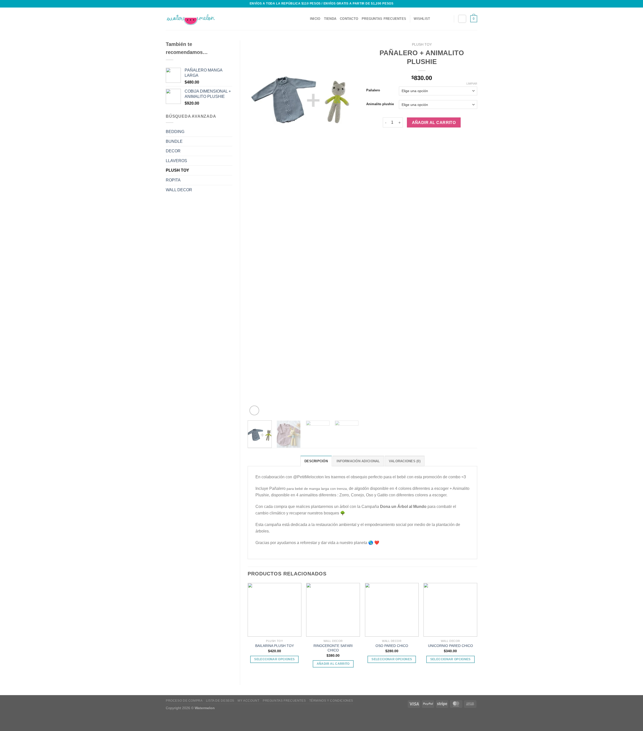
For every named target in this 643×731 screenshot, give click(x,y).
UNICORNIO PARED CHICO (450, 646)
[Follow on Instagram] (447, 19)
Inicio (315, 19)
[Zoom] (254, 410)
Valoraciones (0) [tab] (404, 461)
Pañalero (373, 90)
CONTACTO (349, 19)
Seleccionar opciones (274, 659)
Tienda (330, 19)
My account (248, 700)
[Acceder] (462, 19)
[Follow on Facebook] (440, 19)
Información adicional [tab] (358, 461)
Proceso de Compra (184, 700)
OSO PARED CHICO (392, 646)
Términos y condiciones (331, 700)
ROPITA (173, 180)
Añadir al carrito (434, 122)
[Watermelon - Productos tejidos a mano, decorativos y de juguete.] (191, 19)
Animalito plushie (380, 104)
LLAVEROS (176, 161)
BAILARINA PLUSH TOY (274, 646)
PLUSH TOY (177, 170)
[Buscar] (304, 19)
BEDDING (175, 131)
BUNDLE (174, 141)
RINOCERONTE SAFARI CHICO (333, 648)
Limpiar (471, 83)
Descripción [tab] (316, 461)
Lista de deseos (220, 700)
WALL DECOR (179, 190)
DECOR (173, 151)
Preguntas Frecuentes (384, 19)
